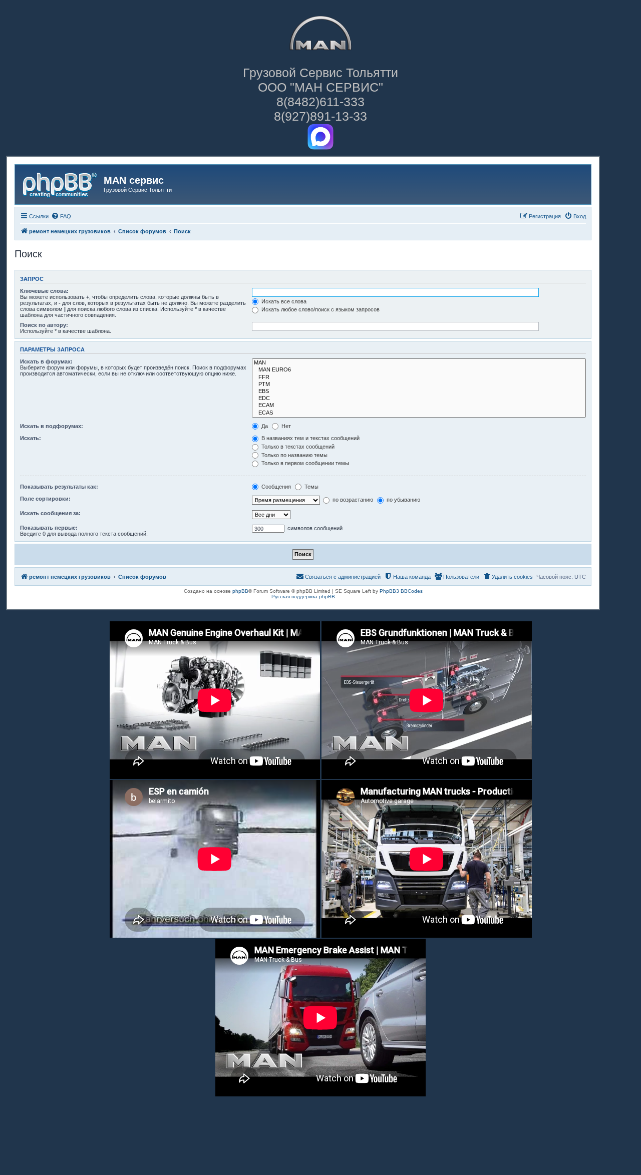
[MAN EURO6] (419, 369)
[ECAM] (419, 405)
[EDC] (419, 398)
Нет (285, 426)
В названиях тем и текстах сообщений (310, 438)
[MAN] (419, 362)
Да (264, 426)
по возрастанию (352, 500)
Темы (310, 487)
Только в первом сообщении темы (304, 463)
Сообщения (275, 487)
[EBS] (419, 391)
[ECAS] (419, 413)
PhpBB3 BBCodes (401, 591)
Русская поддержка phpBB (303, 596)
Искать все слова (283, 301)
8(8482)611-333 (320, 102)
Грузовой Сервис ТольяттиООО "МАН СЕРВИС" (320, 80)
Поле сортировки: (45, 499)
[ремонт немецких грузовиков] (61, 183)
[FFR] (419, 377)
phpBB (240, 591)
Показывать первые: (49, 528)
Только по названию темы (294, 455)
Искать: (30, 438)
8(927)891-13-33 (320, 116)
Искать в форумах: (46, 361)
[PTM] (419, 384)
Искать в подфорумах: (51, 426)
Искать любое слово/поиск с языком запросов (320, 309)
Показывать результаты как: (59, 487)
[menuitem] (61, 216)
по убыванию (402, 500)
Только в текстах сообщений (297, 447)
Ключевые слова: (44, 291)
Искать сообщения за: (50, 513)
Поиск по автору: (44, 325)
